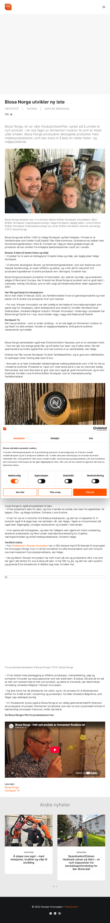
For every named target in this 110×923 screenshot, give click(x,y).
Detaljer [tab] (55, 438)
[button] (104, 7)
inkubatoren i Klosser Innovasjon (29, 545)
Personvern (71, 906)
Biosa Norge (12, 787)
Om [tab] (91, 438)
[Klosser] (8, 7)
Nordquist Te (12, 790)
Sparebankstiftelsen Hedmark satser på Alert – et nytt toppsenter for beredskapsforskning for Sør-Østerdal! (81, 863)
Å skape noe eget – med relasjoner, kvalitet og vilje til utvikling (28, 859)
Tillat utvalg (55, 492)
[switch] (41, 481)
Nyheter (32, 108)
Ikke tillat (20, 492)
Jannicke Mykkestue (56, 108)
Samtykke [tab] (19, 438)
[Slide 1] (53, 886)
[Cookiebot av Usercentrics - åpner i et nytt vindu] (95, 429)
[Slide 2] (56, 886)
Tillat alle (90, 492)
